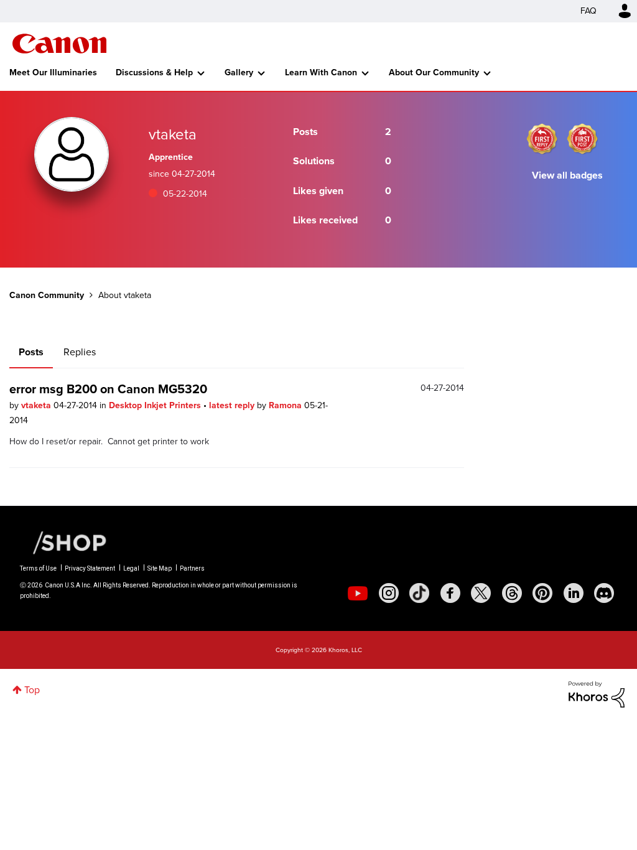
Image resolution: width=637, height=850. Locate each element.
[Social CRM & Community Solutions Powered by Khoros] (597, 693)
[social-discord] (604, 593)
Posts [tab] (31, 352)
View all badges (567, 175)
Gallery (239, 72)
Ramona (286, 405)
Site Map (159, 568)
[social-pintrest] (542, 593)
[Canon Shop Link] (63, 542)
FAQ (588, 10)
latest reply (233, 405)
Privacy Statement (90, 568)
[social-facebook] (450, 593)
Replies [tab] (79, 352)
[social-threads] (512, 593)
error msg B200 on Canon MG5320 (108, 389)
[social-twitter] (481, 593)
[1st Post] (582, 138)
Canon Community (59, 43)
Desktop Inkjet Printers (156, 405)
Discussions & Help (154, 72)
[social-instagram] (389, 593)
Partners (192, 568)
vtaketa (37, 405)
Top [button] (32, 690)
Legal (131, 568)
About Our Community (434, 72)
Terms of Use (38, 568)
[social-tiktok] (419, 593)
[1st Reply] (541, 138)
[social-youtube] (358, 593)
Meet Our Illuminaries (53, 72)
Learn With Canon (321, 72)
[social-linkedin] (574, 593)
